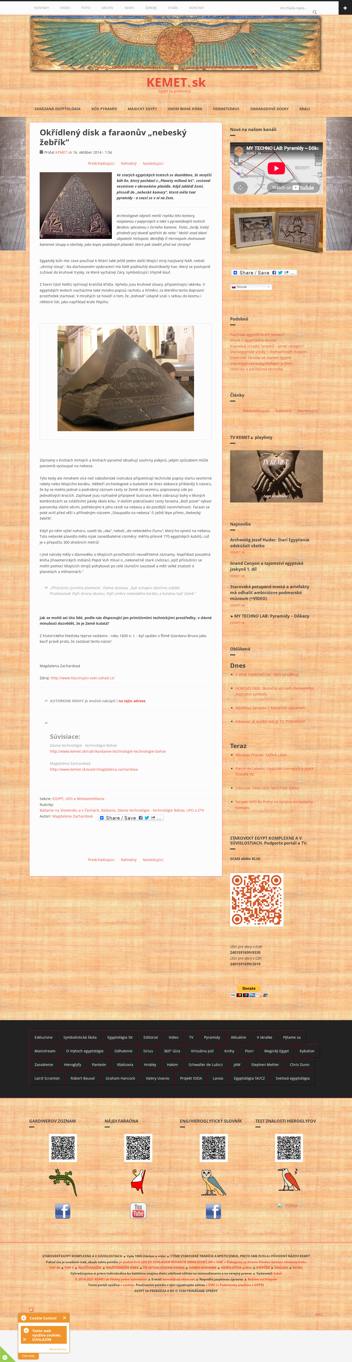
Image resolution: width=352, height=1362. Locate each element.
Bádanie (108, 810)
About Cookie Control (23, 1317)
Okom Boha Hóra (185, 108)
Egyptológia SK (120, 1037)
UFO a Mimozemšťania (84, 798)
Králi (304, 108)
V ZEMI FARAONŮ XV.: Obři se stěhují (267, 674)
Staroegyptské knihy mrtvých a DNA (260, 363)
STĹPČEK (263, 1267)
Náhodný (129, 163)
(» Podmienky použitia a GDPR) (240, 1285)
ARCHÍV (107, 7)
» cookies (127, 1285)
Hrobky (150, 1064)
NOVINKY (41, 7)
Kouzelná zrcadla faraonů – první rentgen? (267, 346)
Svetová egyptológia (293, 1078)
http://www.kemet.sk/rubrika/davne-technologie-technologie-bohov (108, 751)
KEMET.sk (63, 152)
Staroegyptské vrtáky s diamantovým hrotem (268, 351)
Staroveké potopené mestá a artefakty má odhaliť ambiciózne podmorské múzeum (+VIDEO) (269, 592)
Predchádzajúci (101, 163)
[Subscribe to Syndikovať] (176, 1310)
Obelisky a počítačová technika (256, 369)
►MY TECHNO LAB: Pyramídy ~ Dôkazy (269, 616)
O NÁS (173, 7)
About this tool (58, 1349)
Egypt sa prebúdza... (176, 91)
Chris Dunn (299, 1064)
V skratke (264, 1037)
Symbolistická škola (80, 1037)
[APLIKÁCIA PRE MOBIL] (63, 1148)
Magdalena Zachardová (72, 816)
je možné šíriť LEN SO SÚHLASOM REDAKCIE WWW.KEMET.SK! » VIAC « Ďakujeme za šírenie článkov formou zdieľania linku (212, 1262)
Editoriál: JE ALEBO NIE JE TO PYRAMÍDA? (270, 721)
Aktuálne (238, 1037)
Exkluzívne (44, 1037)
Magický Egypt (142, 108)
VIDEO (65, 7)
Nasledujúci (153, 163)
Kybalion (307, 1050)
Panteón (99, 1064)
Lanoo (218, 1078)
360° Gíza (172, 1050)
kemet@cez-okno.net (179, 1279)
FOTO (85, 7)
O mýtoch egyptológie (85, 1050)
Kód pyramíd (104, 108)
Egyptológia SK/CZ (249, 1078)
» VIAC (211, 1285)
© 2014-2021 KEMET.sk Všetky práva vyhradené (111, 1279)
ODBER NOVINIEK (202, 1267)
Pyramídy (212, 1037)
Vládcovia (125, 1064)
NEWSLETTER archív (236, 1267)
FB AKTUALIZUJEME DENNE (164, 1267)
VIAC (319, 1314)
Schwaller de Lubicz (206, 1064)
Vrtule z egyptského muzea (253, 340)
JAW (237, 1064)
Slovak (242, 287)
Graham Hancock (120, 1078)
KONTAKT (196, 7)
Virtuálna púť (202, 1050)
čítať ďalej (28, 1355)
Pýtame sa (292, 1037)
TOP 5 (69, 1267)
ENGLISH (281, 1267)
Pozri (249, 1050)
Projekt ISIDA (191, 1078)
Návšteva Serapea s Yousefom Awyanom (270, 707)
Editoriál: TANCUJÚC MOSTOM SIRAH (267, 788)
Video (173, 1037)
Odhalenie (123, 1050)
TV (191, 1037)
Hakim (172, 1064)
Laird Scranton (47, 1078)
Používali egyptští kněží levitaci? (257, 334)
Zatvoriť (64, 1318)
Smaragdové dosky (269, 108)
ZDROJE (151, 7)
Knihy (229, 1050)
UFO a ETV (195, 810)
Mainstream (45, 1050)
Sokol (277, 1273)
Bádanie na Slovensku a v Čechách (69, 810)
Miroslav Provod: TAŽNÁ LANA (261, 754)
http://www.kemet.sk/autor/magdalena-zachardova (94, 769)
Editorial (151, 1037)
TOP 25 (54, 1267)
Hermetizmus (226, 108)
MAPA (129, 7)
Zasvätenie (44, 1064)
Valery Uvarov (157, 1078)
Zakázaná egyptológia (58, 108)
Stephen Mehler (265, 1064)
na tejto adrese (132, 700)
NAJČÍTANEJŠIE (90, 1267)
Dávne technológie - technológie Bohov (151, 810)
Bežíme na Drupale (262, 1279)
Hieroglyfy (72, 1064)
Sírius (148, 1050)
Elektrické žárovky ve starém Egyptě (260, 357)
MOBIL (298, 1267)
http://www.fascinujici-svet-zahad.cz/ (83, 677)
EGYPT (58, 798)
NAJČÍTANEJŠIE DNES (122, 1267)
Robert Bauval (83, 1078)
